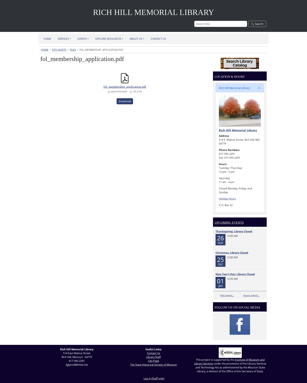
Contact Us (158, 39)
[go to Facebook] (240, 324)
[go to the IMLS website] (230, 352)
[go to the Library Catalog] (240, 63)
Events (82, 39)
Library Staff (153, 357)
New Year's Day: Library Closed (235, 274)
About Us (136, 39)
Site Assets (59, 50)
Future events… (251, 295)
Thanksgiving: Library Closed (234, 231)
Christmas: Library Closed (232, 252)
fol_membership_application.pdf (124, 86)
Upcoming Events (229, 222)
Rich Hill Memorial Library (234, 88)
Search (259, 24)
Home (47, 39)
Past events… (227, 295)
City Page (153, 361)
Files (73, 50)
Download (125, 101)
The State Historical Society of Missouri (153, 364)
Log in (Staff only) (154, 378)
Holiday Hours (227, 198)
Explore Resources (108, 39)
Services (63, 39)
